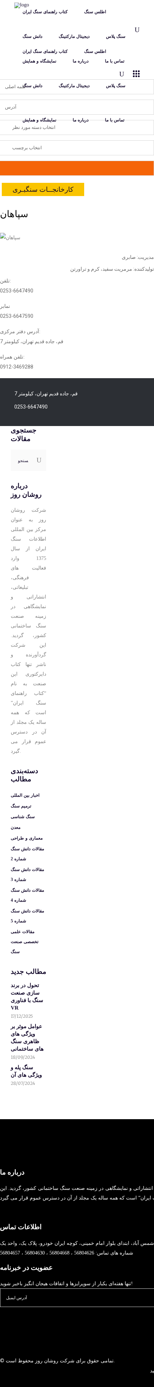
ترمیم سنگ (21, 805)
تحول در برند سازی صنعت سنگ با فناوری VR (27, 996)
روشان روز (46, 1360)
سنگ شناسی (23, 816)
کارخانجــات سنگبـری (43, 189)
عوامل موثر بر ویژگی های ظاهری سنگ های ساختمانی (27, 1037)
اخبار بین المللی (25, 795)
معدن (15, 827)
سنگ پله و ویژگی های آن (26, 1071)
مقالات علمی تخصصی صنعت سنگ (24, 941)
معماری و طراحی (27, 838)
